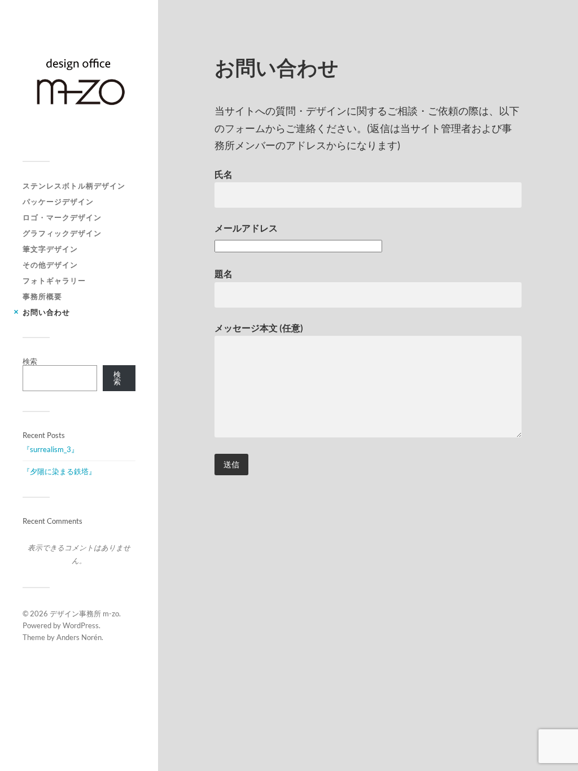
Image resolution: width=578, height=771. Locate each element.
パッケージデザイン (58, 201)
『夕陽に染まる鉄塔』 (59, 471)
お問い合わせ (46, 312)
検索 (30, 361)
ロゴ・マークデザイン (62, 217)
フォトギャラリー (54, 280)
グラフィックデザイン (62, 233)
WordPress (81, 625)
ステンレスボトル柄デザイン (74, 185)
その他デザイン (50, 264)
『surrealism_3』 (50, 449)
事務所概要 (42, 296)
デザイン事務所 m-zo (84, 613)
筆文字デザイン (50, 248)
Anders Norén (79, 637)
